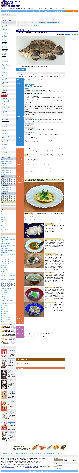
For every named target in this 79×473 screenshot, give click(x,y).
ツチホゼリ (4, 54)
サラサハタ (4, 96)
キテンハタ (4, 42)
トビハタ (4, 112)
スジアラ (4, 104)
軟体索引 (3, 174)
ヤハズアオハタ (5, 75)
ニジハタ (4, 147)
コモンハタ (4, 47)
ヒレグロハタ (5, 61)
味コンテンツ (5, 309)
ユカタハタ (4, 150)
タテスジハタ (5, 108)
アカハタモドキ (5, 29)
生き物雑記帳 (5, 311)
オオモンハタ (5, 35)
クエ (3, 44)
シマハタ (4, 145)
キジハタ (4, 40)
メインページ (21, 69)
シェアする (67, 34)
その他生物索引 (4, 191)
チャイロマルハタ (6, 53)
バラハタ (4, 128)
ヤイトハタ (4, 74)
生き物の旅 (4, 313)
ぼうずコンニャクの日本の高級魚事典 (11, 350)
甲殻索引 (3, 182)
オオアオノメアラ (6, 101)
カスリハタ (4, 37)
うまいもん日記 (8, 338)
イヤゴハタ (4, 32)
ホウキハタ (4, 63)
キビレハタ (4, 43)
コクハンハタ (5, 144)
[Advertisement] (40, 384)
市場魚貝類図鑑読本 (6, 319)
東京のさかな (5, 307)
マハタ (3, 132)
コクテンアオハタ (6, 46)
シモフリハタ (5, 49)
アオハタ (4, 26)
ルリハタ (4, 154)
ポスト (60, 34)
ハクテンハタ (5, 58)
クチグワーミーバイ (29, 128)
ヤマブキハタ (5, 137)
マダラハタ (4, 68)
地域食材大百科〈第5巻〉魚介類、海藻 (11, 434)
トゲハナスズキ (5, 121)
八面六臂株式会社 (58, 468)
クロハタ (4, 92)
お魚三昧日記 (8, 331)
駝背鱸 (26, 88)
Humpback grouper (30, 84)
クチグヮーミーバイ (29, 132)
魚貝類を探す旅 (5, 315)
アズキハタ (4, 83)
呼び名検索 (3, 204)
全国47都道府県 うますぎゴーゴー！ (11, 403)
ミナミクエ (4, 71)
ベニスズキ (4, 122)
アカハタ (4, 28)
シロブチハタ (5, 50)
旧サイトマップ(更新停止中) (46, 453)
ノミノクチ (4, 57)
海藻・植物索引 (4, 199)
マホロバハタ (5, 70)
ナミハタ (4, 56)
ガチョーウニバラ (29, 123)
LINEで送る (75, 34)
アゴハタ (4, 79)
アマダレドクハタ (6, 100)
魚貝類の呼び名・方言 (7, 305)
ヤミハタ (4, 148)
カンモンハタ (5, 39)
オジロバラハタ (5, 126)
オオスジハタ (5, 33)
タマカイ (4, 51)
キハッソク (4, 87)
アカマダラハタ (5, 30)
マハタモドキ (5, 133)
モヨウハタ (4, 72)
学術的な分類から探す (6, 163)
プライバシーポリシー (60, 453)
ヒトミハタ (4, 60)
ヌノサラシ (4, 117)
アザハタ (4, 143)
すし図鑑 (9, 380)
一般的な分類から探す (6, 161)
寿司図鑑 (8, 327)
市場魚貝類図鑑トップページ (8, 453)
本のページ (4, 321)
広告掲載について (33, 453)
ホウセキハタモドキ (6, 65)
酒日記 (8, 342)
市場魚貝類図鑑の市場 (7, 317)
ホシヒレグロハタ (6, 67)
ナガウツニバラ (28, 117)
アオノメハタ (5, 141)
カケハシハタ (5, 36)
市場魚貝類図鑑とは (22, 453)
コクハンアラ (5, 103)
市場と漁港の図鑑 (8, 335)
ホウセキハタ (5, 64)
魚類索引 (3, 165)
